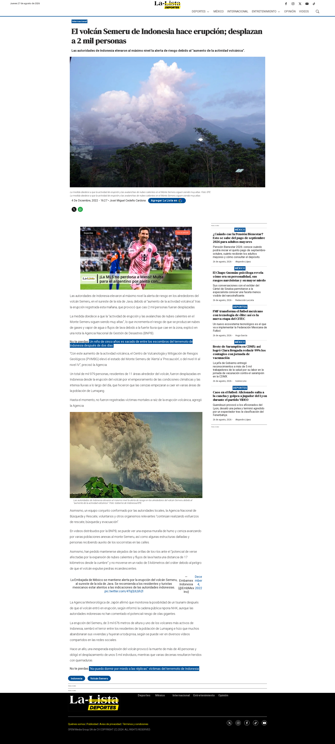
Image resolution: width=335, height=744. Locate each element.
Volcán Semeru (99, 678)
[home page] (167, 4)
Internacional (237, 11)
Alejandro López (243, 261)
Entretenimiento (264, 11)
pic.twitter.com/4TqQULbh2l (124, 591)
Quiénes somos (76, 724)
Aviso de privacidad (110, 724)
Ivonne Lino (240, 381)
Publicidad (93, 724)
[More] (208, 11)
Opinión (290, 11)
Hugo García (241, 335)
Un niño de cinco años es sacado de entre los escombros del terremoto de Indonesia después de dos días (131, 343)
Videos (304, 11)
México (218, 11)
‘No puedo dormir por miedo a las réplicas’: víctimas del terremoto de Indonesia (144, 668)
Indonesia (76, 678)
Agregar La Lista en (164, 200)
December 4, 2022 (198, 582)
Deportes (199, 11)
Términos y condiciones (135, 724)
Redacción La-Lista (244, 300)
